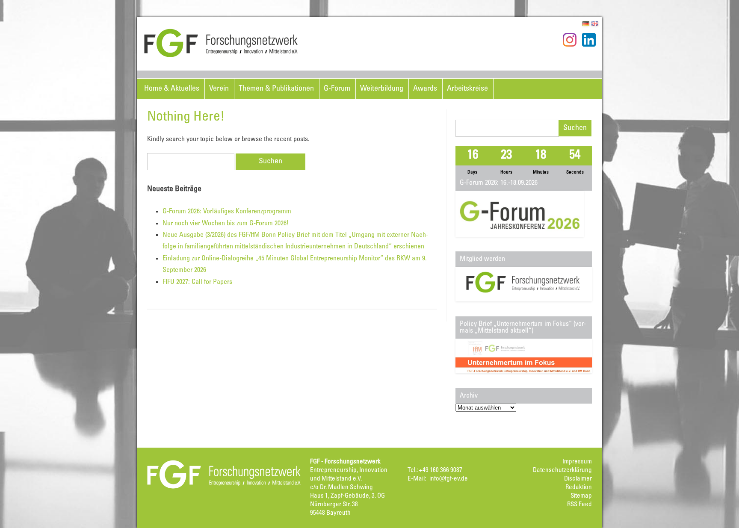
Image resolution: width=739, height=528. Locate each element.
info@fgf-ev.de (448, 479)
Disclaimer (578, 479)
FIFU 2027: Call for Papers (197, 282)
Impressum (577, 462)
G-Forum (337, 89)
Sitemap (581, 496)
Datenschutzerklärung (562, 470)
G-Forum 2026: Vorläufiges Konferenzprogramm (227, 211)
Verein (219, 89)
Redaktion (578, 487)
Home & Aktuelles (171, 89)
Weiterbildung (381, 89)
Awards (425, 89)
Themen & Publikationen (276, 89)
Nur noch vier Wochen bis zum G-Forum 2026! (226, 223)
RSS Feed (579, 504)
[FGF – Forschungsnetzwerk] (221, 56)
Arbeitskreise (467, 89)
